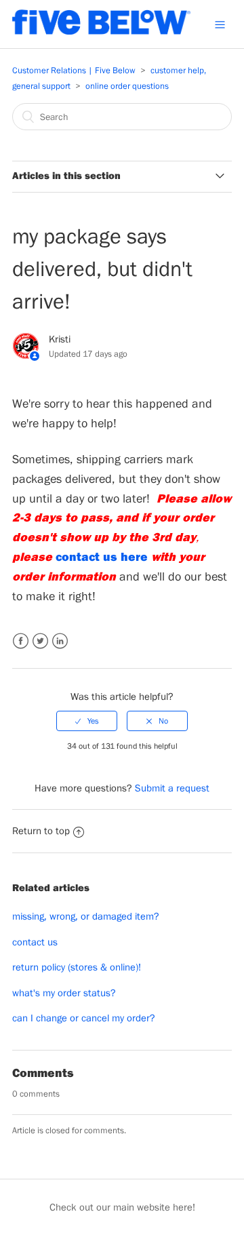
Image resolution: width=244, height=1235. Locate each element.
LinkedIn (60, 641)
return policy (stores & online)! (76, 967)
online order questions (127, 86)
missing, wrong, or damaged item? (85, 916)
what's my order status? (64, 992)
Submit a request (172, 787)
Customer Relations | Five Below (74, 70)
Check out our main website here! (122, 1207)
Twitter (40, 641)
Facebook (20, 641)
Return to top (41, 830)
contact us (35, 941)
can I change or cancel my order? (83, 1017)
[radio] (86, 721)
